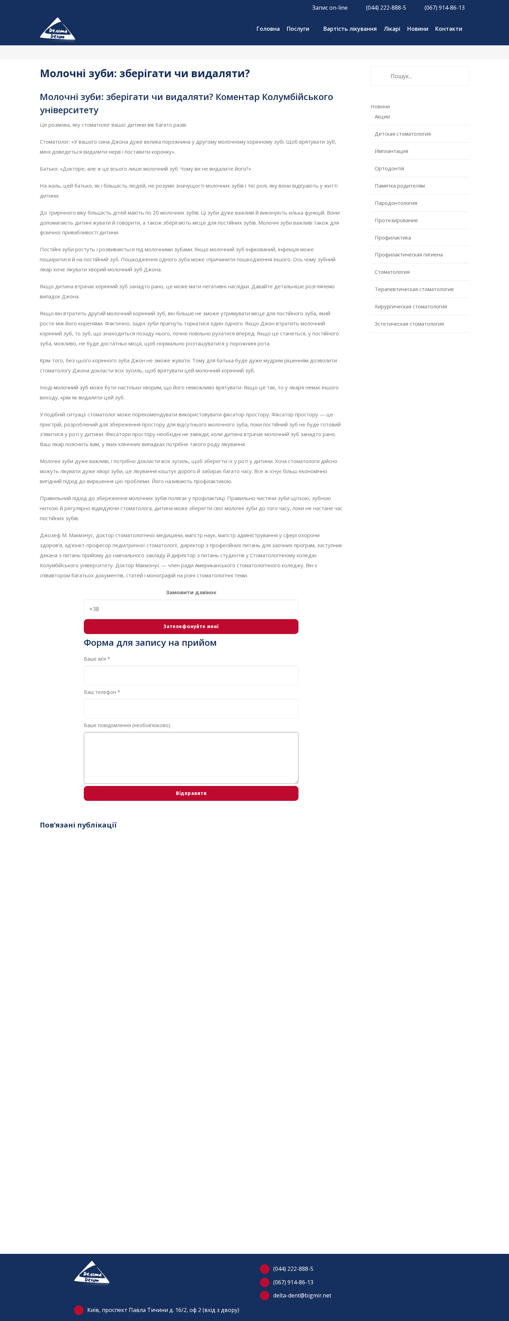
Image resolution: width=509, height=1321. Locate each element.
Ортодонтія (389, 168)
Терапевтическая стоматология (414, 289)
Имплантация (391, 150)
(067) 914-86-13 (293, 1282)
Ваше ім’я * (97, 658)
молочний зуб (71, 387)
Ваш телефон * (102, 692)
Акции (382, 116)
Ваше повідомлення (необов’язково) (127, 725)
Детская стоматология (403, 133)
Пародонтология (396, 202)
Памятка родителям (400, 185)
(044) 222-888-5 (293, 1269)
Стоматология (392, 271)
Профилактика (393, 237)
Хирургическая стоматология (411, 306)
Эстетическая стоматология (409, 323)
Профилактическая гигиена (409, 254)
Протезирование (396, 220)
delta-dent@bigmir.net (302, 1295)
